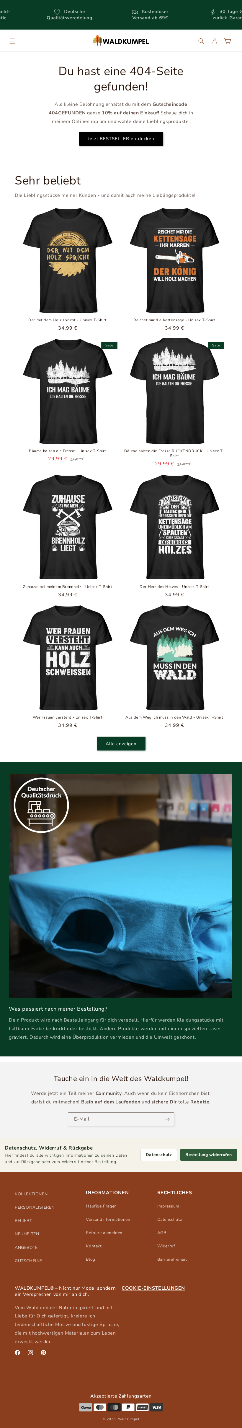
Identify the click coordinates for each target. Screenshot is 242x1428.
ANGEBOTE (26, 1247)
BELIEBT (23, 1220)
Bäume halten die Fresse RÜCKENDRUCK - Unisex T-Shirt (174, 454)
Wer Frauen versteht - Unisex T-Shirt (68, 717)
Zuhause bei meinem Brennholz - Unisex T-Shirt (67, 586)
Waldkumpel (128, 1419)
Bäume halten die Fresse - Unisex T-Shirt (67, 451)
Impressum (168, 1206)
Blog (90, 1259)
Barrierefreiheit (172, 1259)
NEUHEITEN (27, 1234)
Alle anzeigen (121, 744)
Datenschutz (159, 1155)
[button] (12, 41)
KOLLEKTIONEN (31, 1194)
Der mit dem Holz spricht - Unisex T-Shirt (67, 320)
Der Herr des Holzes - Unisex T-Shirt (174, 586)
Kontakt (94, 1246)
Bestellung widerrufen (208, 1155)
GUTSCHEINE (28, 1261)
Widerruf (166, 1246)
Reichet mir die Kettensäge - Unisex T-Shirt (174, 320)
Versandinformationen (108, 1219)
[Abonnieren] (167, 1119)
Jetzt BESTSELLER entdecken (121, 139)
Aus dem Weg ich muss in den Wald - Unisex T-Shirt (174, 717)
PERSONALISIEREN (35, 1207)
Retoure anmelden (104, 1233)
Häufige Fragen (101, 1206)
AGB (161, 1233)
